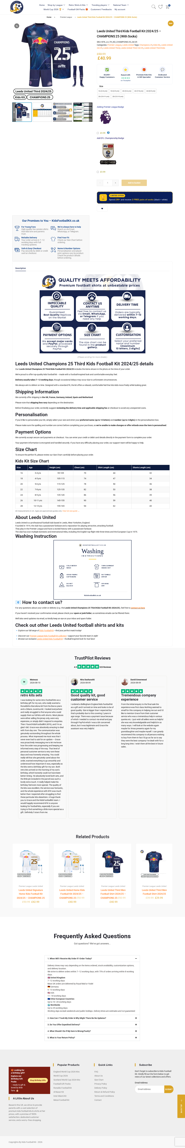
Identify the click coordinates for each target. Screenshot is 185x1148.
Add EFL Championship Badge (110, 138)
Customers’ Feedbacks (101, 9)
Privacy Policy (100, 1084)
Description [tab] (20, 268)
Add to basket (134, 183)
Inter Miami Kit (59, 1096)
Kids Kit (156, 45)
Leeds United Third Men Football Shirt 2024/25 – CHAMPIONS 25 (113, 894)
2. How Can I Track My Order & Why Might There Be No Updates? (77, 1018)
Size (101, 86)
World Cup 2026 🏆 (52, 9)
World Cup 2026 (60, 1076)
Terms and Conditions (104, 1096)
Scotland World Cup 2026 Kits (66, 1080)
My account (120, 9)
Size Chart (98, 1080)
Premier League (66, 17)
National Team (119, 5)
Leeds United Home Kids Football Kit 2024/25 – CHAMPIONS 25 (72, 894)
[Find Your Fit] (53, 238)
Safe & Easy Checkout (31, 248)
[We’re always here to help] (53, 228)
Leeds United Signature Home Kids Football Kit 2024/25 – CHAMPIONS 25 (31, 894)
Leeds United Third (111, 48)
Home (42, 5)
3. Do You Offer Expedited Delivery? (64, 1024)
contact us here (138, 608)
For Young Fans (28, 227)
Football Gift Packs (62, 1084)
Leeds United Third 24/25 (132, 48)
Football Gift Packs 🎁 (78, 9)
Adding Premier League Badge (110, 107)
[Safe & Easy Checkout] (17, 249)
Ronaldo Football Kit (62, 1088)
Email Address (141, 1083)
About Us (98, 1076)
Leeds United (128, 45)
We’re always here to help (69, 227)
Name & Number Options (69, 248)
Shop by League (55, 5)
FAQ (96, 1072)
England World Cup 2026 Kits (66, 1072)
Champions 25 (145, 45)
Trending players (99, 5)
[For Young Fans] (17, 228)
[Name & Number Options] (53, 249)
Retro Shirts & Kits (77, 5)
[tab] (20, 269)
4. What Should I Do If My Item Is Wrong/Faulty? (69, 1031)
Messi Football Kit (61, 1100)
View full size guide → (70, 511)
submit (169, 1089)
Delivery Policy (100, 1088)
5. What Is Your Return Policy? (61, 1037)
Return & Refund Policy (104, 1092)
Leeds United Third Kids (154, 48)
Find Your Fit (63, 237)
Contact (98, 1100)
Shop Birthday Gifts (38, 1080)
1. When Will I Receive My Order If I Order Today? (70, 958)
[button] (90, 112)
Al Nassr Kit (58, 1092)
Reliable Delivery (29, 237)
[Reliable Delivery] (17, 238)
